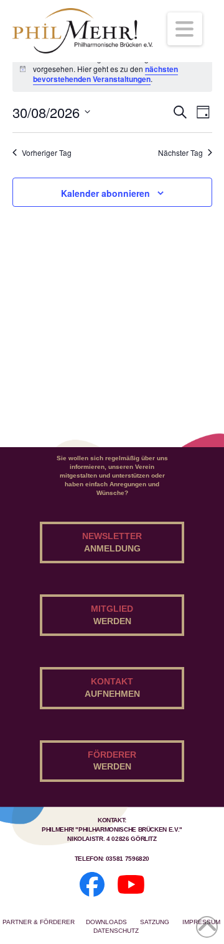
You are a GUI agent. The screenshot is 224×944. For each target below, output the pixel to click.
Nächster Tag (180, 153)
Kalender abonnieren (105, 193)
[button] (185, 28)
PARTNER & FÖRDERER (38, 922)
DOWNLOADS (107, 922)
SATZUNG (155, 922)
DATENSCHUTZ (116, 931)
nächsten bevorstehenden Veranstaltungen (105, 74)
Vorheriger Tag (47, 153)
